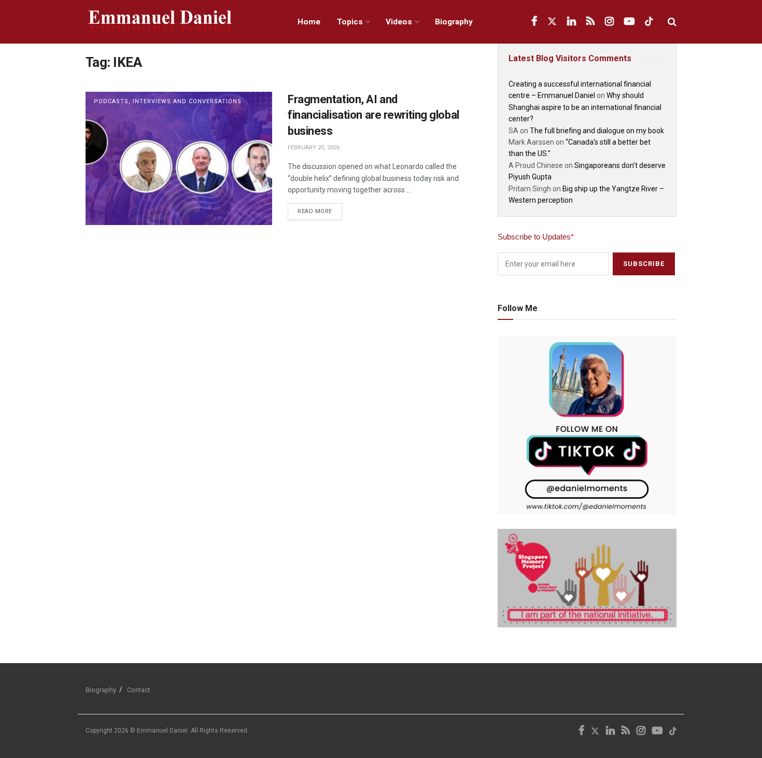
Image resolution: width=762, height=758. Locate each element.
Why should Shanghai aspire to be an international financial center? (585, 107)
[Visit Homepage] (180, 22)
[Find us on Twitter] (552, 22)
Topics (350, 21)
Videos (399, 21)
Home (309, 21)
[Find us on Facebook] (534, 22)
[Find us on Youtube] (629, 22)
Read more (320, 209)
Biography (454, 21)
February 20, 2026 (314, 147)
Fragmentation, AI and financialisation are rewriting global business (373, 115)
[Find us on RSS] (590, 22)
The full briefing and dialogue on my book (597, 131)
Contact (138, 690)
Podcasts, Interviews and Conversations (168, 101)
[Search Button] (672, 22)
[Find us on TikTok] (649, 22)
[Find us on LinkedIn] (571, 22)
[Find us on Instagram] (609, 22)
